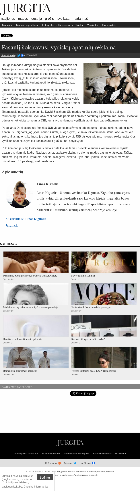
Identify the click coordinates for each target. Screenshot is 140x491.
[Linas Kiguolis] (18, 55)
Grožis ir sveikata (57, 18)
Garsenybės (109, 25)
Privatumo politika (51, 453)
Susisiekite (120, 453)
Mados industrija (30, 18)
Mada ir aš (80, 18)
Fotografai (48, 25)
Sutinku (45, 477)
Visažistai (92, 25)
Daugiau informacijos (36, 486)
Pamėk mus (86, 463)
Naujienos (8, 18)
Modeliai (7, 25)
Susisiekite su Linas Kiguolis (26, 218)
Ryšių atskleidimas (102, 453)
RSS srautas (51, 463)
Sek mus (68, 463)
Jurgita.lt (12, 225)
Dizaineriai (64, 25)
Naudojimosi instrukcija (26, 453)
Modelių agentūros (27, 25)
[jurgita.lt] (25, 14)
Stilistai (79, 25)
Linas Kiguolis (8, 55)
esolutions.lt (91, 474)
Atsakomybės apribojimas (76, 453)
